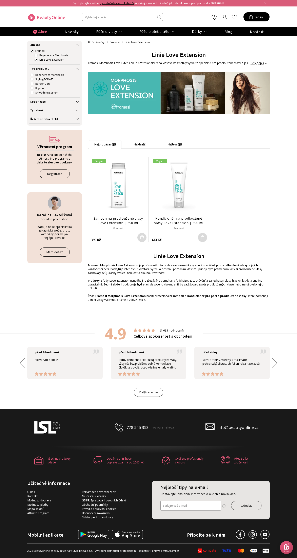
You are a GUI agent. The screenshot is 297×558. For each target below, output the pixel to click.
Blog (228, 32)
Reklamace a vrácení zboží (99, 492)
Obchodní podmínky (95, 504)
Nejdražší (140, 144)
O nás (31, 492)
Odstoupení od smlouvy (97, 517)
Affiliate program (38, 513)
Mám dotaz (54, 252)
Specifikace (38, 101)
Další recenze (148, 392)
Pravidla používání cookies (99, 509)
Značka (35, 44)
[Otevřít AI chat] (286, 547)
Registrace (54, 174)
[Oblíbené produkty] (234, 17)
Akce (42, 32)
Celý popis (257, 63)
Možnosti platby (37, 504)
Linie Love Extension (51, 59)
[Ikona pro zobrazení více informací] (223, 505)
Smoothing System (46, 92)
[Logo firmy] (46, 17)
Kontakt (257, 32)
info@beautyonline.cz (238, 427)
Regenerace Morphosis (53, 55)
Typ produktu (39, 69)
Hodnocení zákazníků (96, 513)
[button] (274, 363)
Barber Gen (42, 83)
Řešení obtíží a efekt (44, 119)
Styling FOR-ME (44, 79)
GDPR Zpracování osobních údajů (104, 500)
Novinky (72, 32)
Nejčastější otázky (94, 496)
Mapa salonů (35, 509)
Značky (100, 42)
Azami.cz (173, 551)
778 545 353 (137, 427)
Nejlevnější (175, 144)
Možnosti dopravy (39, 500)
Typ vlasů (36, 110)
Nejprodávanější (105, 144)
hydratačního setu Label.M (117, 3)
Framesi (40, 50)
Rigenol (39, 88)
